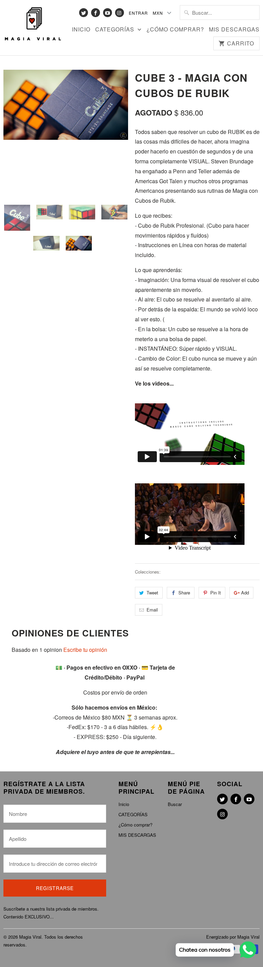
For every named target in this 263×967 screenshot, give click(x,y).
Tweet (152, 592)
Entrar (138, 13)
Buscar (175, 804)
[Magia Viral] (32, 24)
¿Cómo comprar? (175, 29)
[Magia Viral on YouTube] (107, 12)
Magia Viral (30, 937)
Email (152, 609)
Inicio (81, 29)
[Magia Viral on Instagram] (119, 12)
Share (184, 592)
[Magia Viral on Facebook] (95, 12)
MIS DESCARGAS (234, 29)
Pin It (215, 592)
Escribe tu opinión (85, 650)
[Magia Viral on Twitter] (83, 12)
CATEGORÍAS (115, 29)
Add (245, 592)
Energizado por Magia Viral (233, 937)
